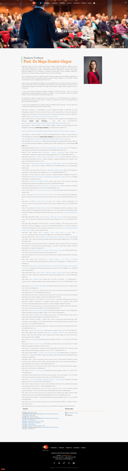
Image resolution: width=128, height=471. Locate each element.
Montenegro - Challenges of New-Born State (56, 332)
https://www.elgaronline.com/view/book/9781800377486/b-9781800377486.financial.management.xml (46, 123)
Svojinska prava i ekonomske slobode (37, 310)
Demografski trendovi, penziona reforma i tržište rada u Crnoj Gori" (54, 237)
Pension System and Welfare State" (46, 201)
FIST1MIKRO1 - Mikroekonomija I (30, 416)
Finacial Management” (36, 141)
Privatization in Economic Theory (36, 330)
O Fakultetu (47, 3)
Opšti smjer (32, 415)
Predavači (62, 3)
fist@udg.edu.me (66, 455)
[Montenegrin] (2, 469)
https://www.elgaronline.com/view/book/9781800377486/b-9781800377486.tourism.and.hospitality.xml (46, 139)
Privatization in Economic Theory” (35, 343)
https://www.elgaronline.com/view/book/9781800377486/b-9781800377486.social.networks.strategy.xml (49, 131)
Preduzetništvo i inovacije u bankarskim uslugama (55, 152)
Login (89, 3)
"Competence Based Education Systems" (43, 190)
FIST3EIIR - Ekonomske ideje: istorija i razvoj (33, 425)
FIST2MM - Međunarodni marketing (31, 422)
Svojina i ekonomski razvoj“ (36, 279)
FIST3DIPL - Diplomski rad (28, 424)
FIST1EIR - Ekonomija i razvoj (29, 412)
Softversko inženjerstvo (28, 428)
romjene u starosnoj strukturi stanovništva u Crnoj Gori (46, 156)
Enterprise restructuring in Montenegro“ (48, 352)
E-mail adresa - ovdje (72, 412)
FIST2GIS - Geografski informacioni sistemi (33, 421)
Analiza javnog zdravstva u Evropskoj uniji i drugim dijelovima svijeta (48, 163)
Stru (40, 217)
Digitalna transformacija (46, 413)
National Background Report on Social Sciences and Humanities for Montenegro (46, 250)
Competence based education (42, 208)
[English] (4, 469)
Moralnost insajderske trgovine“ (36, 315)
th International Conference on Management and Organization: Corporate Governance (51, 177)
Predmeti (54, 3)
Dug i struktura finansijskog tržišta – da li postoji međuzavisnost (55, 148)
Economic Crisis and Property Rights (37, 286)
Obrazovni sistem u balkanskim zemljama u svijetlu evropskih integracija (53, 272)
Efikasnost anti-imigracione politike (39, 181)
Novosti (69, 3)
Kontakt (84, 3)
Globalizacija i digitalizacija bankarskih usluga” (51, 170)
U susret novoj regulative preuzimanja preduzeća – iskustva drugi (46, 379)
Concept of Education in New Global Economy (45, 194)
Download (76, 3)
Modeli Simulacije (32, 339)
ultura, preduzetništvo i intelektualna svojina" (49, 185)
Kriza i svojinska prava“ (33, 290)
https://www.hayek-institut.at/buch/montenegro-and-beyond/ (43, 116)
